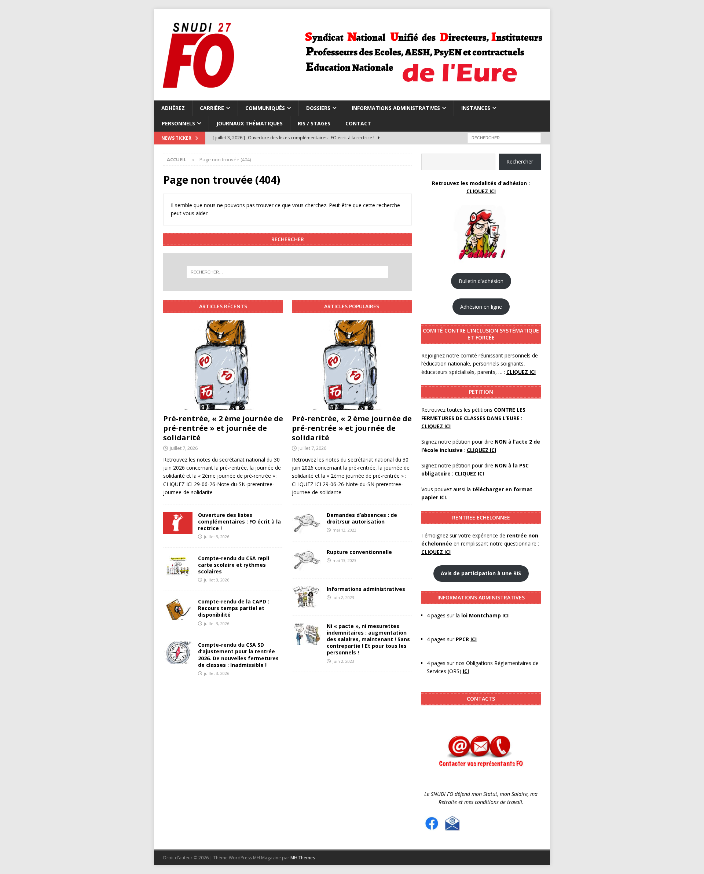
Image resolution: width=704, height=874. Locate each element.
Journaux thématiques (249, 123)
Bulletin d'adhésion (481, 281)
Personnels (178, 123)
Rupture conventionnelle (360, 551)
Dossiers (318, 107)
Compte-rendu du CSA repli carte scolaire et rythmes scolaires (233, 565)
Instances (475, 107)
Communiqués (265, 107)
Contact (358, 123)
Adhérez (173, 107)
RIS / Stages (314, 123)
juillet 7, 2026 (184, 448)
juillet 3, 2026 (216, 536)
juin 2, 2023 (343, 597)
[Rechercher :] (504, 137)
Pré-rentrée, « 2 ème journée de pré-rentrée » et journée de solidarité (223, 428)
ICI (466, 671)
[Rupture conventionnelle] (306, 560)
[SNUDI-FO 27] (351, 96)
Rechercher (519, 161)
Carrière (212, 107)
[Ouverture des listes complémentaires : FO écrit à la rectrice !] (177, 523)
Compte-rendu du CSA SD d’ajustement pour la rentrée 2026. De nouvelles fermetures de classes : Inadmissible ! (238, 654)
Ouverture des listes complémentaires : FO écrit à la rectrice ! (239, 521)
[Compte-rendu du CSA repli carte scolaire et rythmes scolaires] (177, 566)
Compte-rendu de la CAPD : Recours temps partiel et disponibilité (233, 608)
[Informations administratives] (306, 597)
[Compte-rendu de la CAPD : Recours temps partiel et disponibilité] (177, 609)
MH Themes (302, 858)
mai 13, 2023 (344, 530)
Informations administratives (396, 107)
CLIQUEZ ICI (481, 191)
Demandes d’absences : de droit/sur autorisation (362, 518)
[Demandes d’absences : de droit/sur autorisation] (306, 523)
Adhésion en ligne (481, 306)
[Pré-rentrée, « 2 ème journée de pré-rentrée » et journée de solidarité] (223, 365)
